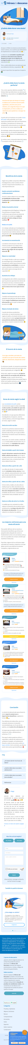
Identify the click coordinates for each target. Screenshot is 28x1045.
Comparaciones (8, 1016)
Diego (12, 33)
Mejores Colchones (9, 1011)
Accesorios (7, 1019)
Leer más (14, 993)
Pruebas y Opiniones (9, 1009)
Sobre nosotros (8, 1027)
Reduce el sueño (7, 225)
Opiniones (14, 582)
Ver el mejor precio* (14, 660)
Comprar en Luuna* (14, 687)
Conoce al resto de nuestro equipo (14, 824)
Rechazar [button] (22, 1042)
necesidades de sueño (10, 404)
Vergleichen (14, 924)
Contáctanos (7, 1029)
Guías (5, 1022)
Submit (14, 875)
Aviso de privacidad (8, 1039)
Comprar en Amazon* (13, 636)
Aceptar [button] (14, 1042)
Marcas (6, 1014)
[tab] (12, 930)
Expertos (6, 1024)
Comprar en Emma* (14, 579)
